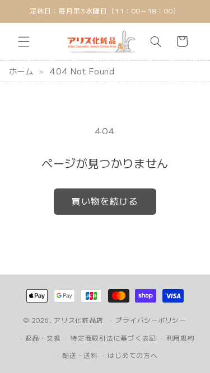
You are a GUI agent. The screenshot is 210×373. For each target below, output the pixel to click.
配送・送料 (80, 355)
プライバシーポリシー (150, 319)
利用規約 (180, 337)
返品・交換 (43, 337)
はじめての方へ (132, 355)
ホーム (21, 71)
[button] (23, 41)
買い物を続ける (105, 201)
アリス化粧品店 (79, 319)
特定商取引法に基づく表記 (113, 337)
